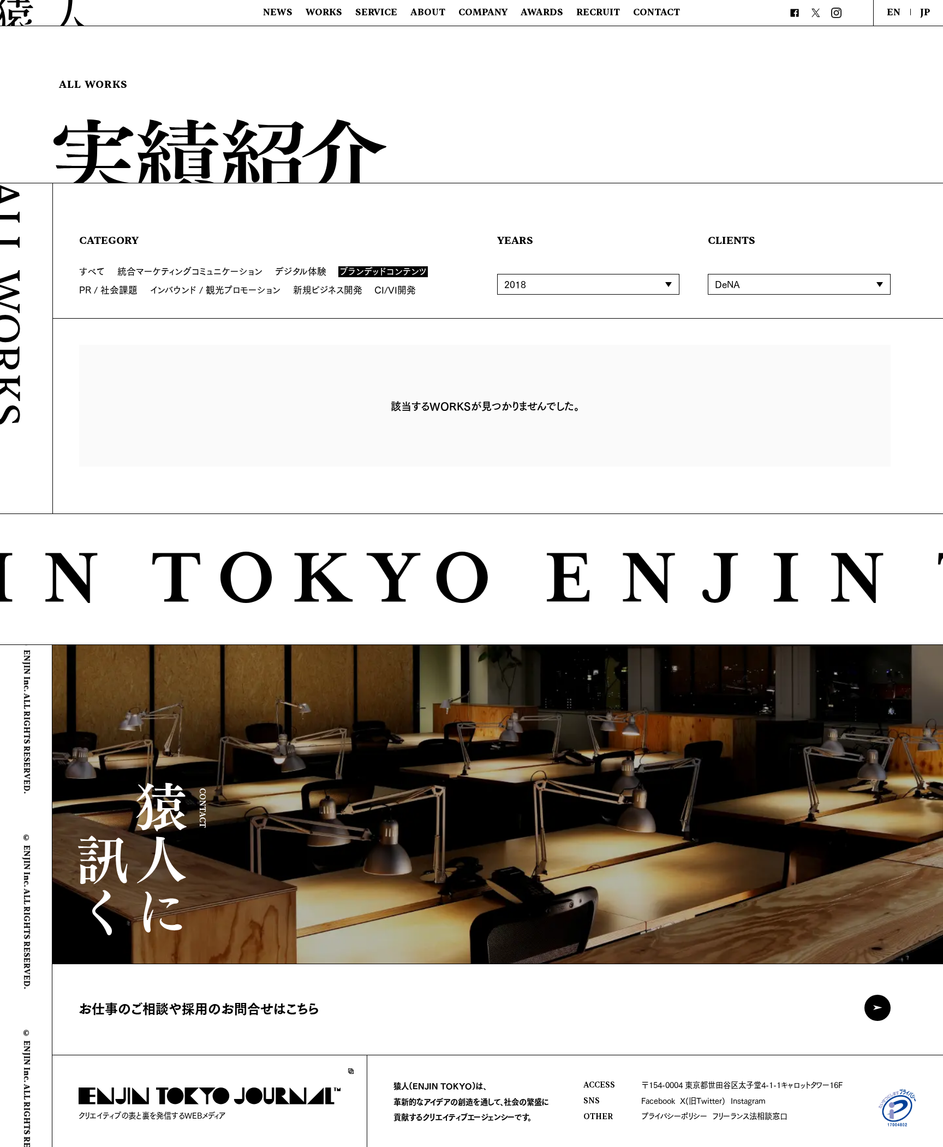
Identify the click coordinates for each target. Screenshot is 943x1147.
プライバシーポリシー (674, 1115)
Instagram (748, 1100)
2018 (515, 284)
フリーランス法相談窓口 (749, 1115)
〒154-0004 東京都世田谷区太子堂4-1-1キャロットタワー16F (742, 1084)
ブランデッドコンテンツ (383, 271)
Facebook (658, 1100)
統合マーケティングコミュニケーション (189, 271)
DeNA (727, 284)
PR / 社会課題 (108, 289)
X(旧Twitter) (702, 1100)
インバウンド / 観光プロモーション (215, 289)
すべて (92, 271)
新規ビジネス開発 (327, 289)
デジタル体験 (300, 271)
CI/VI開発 (395, 289)
